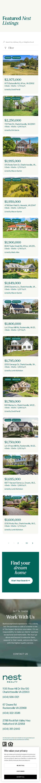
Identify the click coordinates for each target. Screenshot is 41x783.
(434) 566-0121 (11, 697)
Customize (20, 771)
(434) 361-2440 (11, 728)
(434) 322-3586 (11, 713)
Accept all (20, 777)
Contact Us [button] (20, 654)
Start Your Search (19, 580)
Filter (11, 47)
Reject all (20, 765)
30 (27, 543)
